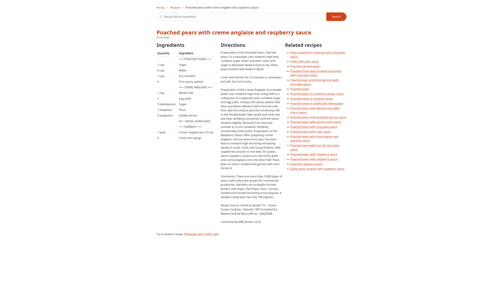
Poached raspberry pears (306, 164)
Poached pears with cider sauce (310, 132)
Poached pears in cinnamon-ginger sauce (317, 94)
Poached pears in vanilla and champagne (316, 103)
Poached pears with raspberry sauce (313, 154)
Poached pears (300, 89)
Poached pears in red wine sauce (311, 98)
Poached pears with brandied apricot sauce (318, 117)
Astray (161, 7)
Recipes (175, 7)
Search (336, 16)
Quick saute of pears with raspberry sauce (317, 169)
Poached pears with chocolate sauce (313, 127)
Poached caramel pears (305, 66)
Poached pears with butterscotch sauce (315, 122)
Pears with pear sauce (304, 61)
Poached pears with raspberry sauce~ (314, 159)
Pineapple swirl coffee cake (201, 234)
